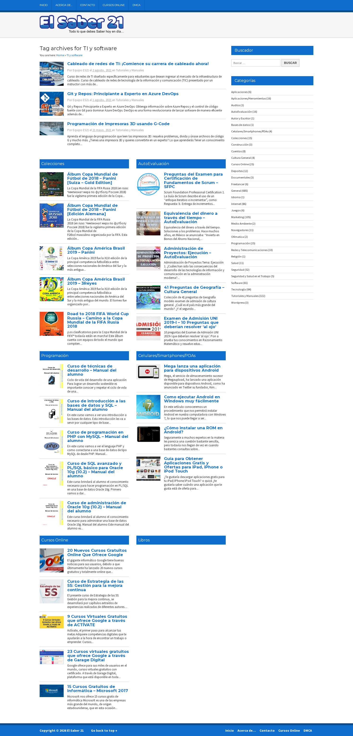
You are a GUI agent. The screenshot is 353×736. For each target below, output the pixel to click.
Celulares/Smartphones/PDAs (166, 355)
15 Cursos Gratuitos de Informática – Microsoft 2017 (97, 688)
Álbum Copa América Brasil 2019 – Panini (96, 250)
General (236, 190)
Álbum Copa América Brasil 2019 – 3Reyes (96, 281)
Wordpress (238, 302)
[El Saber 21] (82, 32)
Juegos (236, 210)
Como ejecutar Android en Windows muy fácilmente (192, 398)
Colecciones (52, 163)
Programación (54, 355)
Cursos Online (114, 5)
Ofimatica (237, 237)
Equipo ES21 (81, 70)
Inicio (44, 5)
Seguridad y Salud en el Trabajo (250, 276)
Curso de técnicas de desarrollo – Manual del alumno (91, 370)
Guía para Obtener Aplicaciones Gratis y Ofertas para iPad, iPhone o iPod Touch (193, 464)
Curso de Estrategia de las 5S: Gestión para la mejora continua (95, 585)
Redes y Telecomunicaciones (249, 250)
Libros (144, 540)
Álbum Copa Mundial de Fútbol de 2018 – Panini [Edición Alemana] (92, 209)
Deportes (237, 171)
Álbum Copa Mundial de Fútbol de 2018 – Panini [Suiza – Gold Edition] (92, 178)
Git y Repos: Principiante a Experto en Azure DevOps (123, 93)
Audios (235, 105)
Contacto (87, 5)
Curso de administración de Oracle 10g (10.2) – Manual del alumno (96, 507)
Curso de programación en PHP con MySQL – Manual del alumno (97, 436)
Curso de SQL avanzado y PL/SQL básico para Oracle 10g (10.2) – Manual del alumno (95, 469)
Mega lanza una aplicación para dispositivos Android (192, 368)
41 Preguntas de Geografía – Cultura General (194, 289)
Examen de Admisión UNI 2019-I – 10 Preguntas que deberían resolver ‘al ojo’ (191, 322)
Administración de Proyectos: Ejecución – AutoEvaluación (187, 252)
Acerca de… (63, 5)
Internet (236, 204)
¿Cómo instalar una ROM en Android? (193, 429)
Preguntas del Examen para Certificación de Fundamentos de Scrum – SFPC (193, 180)
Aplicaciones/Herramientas (248, 98)
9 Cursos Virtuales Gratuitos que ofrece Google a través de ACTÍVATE (97, 620)
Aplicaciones (239, 92)
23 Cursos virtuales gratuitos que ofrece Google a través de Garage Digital (98, 655)
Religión (236, 256)
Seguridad (237, 269)
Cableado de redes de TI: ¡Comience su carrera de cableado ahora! (138, 63)
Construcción (240, 144)
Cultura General (241, 157)
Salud (234, 263)
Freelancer (237, 184)
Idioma (236, 197)
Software (237, 283)
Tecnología (238, 289)
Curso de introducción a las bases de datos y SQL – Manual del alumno (96, 405)
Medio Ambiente (241, 223)
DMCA (136, 5)
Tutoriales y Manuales (130, 70)
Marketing (237, 217)
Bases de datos (240, 125)
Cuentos (236, 151)
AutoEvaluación (153, 163)
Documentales (240, 177)
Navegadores (239, 230)
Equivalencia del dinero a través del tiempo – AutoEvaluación (191, 217)
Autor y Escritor (240, 118)
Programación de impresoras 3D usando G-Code (118, 123)
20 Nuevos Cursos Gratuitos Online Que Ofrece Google (97, 552)
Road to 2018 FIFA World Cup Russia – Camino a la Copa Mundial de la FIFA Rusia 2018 (98, 320)
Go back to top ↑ (104, 730)
